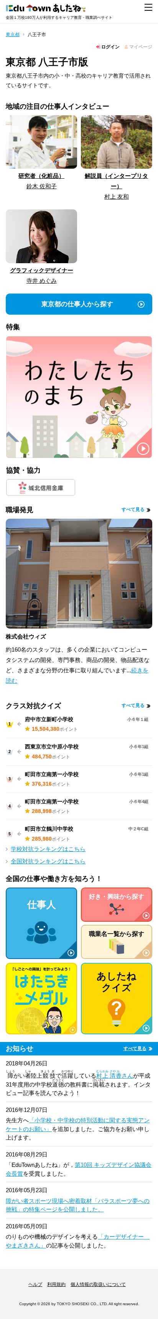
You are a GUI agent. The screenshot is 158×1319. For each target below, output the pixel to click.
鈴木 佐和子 (41, 186)
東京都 (13, 34)
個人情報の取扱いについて (98, 1284)
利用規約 (56, 1284)
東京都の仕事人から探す (77, 304)
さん (114, 1075)
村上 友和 (116, 196)
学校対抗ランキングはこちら (48, 849)
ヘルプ (35, 1284)
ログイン (110, 47)
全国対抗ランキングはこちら (48, 861)
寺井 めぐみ (41, 280)
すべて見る (133, 509)
